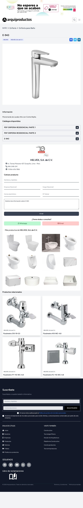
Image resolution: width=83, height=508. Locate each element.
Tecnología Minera (49, 434)
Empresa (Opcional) (10, 187)
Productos (7, 441)
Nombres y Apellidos (10, 180)
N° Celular (46, 194)
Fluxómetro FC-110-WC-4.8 (53, 375)
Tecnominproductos (50, 449)
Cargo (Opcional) (48, 187)
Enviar (41, 214)
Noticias (7, 445)
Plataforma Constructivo (51, 441)
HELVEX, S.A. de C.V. (17, 39)
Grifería (12, 28)
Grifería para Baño (27, 28)
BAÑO (4, 28)
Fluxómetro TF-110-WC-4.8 (13, 375)
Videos (6, 449)
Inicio (6, 430)
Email (61, 223)
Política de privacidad (75, 484)
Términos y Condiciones (60, 484)
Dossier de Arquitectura (51, 438)
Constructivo (48, 430)
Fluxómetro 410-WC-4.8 (52, 333)
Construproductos (50, 445)
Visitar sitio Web (14, 169)
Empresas (7, 438)
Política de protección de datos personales (52, 413)
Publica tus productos (12, 452)
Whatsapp (23, 223)
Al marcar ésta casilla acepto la (43, 413)
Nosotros (7, 434)
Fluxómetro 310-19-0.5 (11, 333)
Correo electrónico (10, 194)
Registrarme (72, 408)
